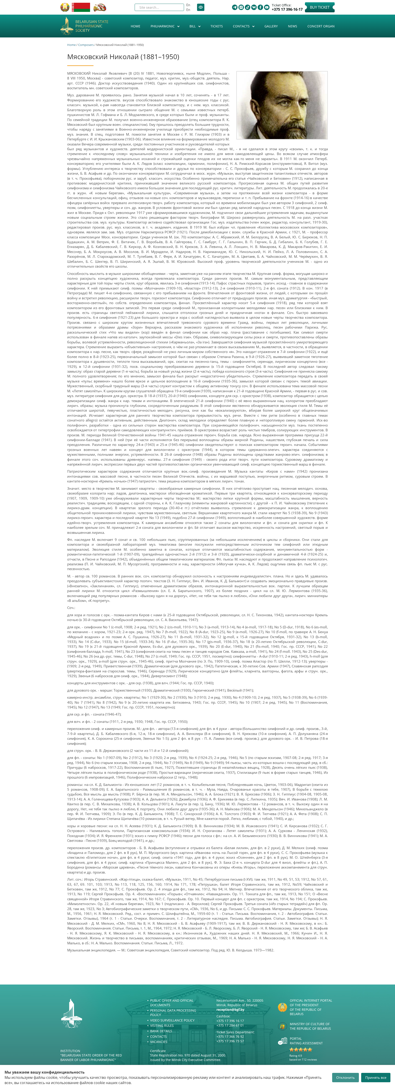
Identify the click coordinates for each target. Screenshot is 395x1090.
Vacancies (158, 1042)
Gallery (271, 26)
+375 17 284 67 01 (230, 1025)
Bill (193, 26)
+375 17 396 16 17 (230, 1021)
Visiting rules (162, 1025)
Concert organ (321, 26)
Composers (86, 45)
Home (135, 26)
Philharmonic (163, 26)
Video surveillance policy (172, 1020)
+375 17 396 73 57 (230, 1041)
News (292, 26)
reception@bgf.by (230, 1009)
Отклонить (345, 1077)
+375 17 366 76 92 (230, 1036)
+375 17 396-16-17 (287, 9)
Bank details (161, 1031)
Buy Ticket (320, 7)
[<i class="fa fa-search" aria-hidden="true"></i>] (176, 7)
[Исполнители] (282, 105)
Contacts (242, 26)
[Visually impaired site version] (200, 7)
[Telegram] (235, 7)
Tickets (217, 26)
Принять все (375, 1077)
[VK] (254, 7)
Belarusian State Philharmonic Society (91, 26)
